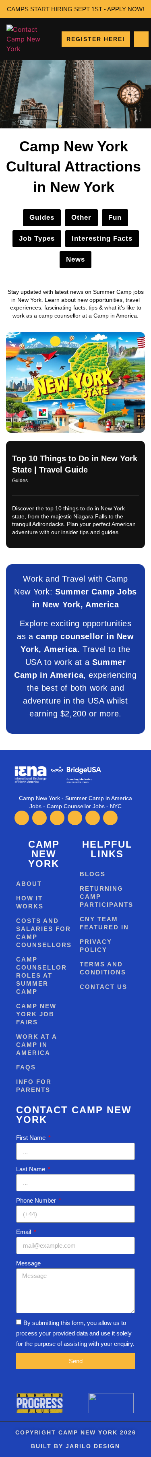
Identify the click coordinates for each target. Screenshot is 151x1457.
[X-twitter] (39, 818)
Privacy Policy (96, 945)
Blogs (92, 874)
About (29, 883)
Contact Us (103, 986)
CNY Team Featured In (104, 923)
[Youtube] (92, 818)
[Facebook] (21, 818)
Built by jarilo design (75, 1446)
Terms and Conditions (103, 968)
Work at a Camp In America (36, 1044)
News (75, 259)
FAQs (26, 1067)
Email (24, 1231)
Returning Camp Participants (106, 896)
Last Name (31, 1169)
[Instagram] (57, 818)
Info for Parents (34, 1085)
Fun (115, 217)
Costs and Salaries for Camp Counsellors (44, 932)
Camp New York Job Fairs (36, 1014)
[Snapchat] (110, 818)
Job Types (37, 238)
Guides (41, 217)
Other (81, 217)
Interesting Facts (102, 238)
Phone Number (37, 1200)
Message (28, 1263)
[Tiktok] (75, 818)
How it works (29, 902)
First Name (31, 1137)
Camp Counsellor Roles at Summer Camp (41, 975)
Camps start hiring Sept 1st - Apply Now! (75, 9)
